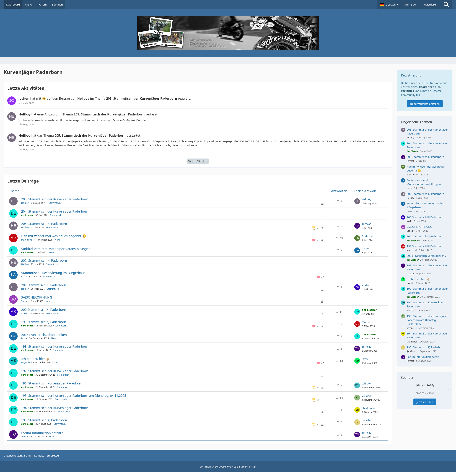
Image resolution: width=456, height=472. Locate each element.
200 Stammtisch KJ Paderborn (43, 309)
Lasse (365, 248)
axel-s (365, 285)
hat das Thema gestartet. (80, 135)
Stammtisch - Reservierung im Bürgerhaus (53, 273)
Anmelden (411, 4)
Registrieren (430, 4)
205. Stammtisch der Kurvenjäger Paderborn (54, 199)
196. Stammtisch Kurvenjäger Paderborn (51, 383)
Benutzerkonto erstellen (425, 104)
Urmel (365, 359)
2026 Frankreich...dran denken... (45, 335)
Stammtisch (55, 202)
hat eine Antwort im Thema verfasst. (88, 114)
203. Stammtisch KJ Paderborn (44, 224)
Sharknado (368, 408)
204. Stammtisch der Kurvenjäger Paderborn (54, 211)
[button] (389, 4)
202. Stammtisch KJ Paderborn (44, 260)
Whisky (366, 383)
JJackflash (367, 420)
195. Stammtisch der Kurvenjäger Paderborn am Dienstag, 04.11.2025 (73, 395)
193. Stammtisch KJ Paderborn (44, 420)
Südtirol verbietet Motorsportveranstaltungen (55, 249)
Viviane (366, 395)
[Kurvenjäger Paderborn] (228, 33)
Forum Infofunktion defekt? (42, 433)
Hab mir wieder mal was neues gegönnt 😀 (53, 236)
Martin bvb (26, 239)
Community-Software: (228, 466)
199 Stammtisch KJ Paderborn (43, 322)
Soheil (24, 301)
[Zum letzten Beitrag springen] (357, 201)
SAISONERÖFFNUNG (36, 297)
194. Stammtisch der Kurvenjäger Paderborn (54, 408)
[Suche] (446, 4)
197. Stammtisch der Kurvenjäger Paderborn (54, 371)
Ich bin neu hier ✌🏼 (35, 359)
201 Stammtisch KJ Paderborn (43, 285)
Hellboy (25, 202)
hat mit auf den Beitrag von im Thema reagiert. (105, 98)
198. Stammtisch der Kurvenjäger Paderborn (54, 346)
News (57, 239)
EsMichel (367, 236)
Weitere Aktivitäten (197, 161)
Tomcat (366, 224)
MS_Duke (25, 362)
